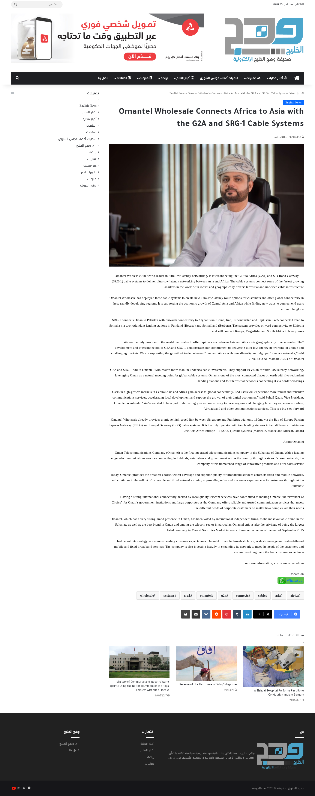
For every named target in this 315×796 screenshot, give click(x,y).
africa (294, 595)
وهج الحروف (88, 185)
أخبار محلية (276, 78)
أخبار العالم (183, 78)
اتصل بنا (103, 78)
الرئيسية (295, 93)
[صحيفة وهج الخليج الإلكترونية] (264, 40)
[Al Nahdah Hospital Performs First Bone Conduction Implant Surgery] (273, 666)
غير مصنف (89, 165)
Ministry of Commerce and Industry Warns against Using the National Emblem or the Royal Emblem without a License (140, 686)
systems (169, 595)
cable (262, 595)
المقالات (122, 78)
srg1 (187, 595)
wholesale (147, 595)
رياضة (164, 78)
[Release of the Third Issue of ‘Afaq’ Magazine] (206, 663)
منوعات (144, 78)
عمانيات (251, 78)
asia (278, 595)
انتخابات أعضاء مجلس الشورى (219, 78)
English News (178, 93)
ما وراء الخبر (88, 172)
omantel (206, 595)
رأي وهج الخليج (86, 145)
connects (242, 595)
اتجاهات (91, 125)
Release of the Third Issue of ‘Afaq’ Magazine (208, 684)
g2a (223, 595)
